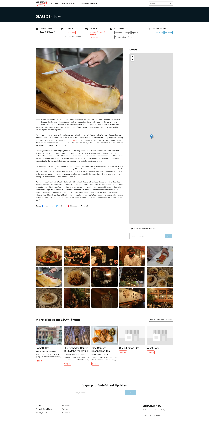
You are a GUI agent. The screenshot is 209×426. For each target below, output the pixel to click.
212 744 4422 (95, 37)
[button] (151, 136)
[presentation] (160, 3)
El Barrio (168, 32)
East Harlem (158, 32)
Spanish (135, 32)
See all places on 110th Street (161, 319)
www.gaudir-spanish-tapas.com (98, 33)
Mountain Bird (71, 140)
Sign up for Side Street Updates (104, 385)
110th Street (70, 32)
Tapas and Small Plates (123, 37)
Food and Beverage (122, 32)
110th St (39, 361)
